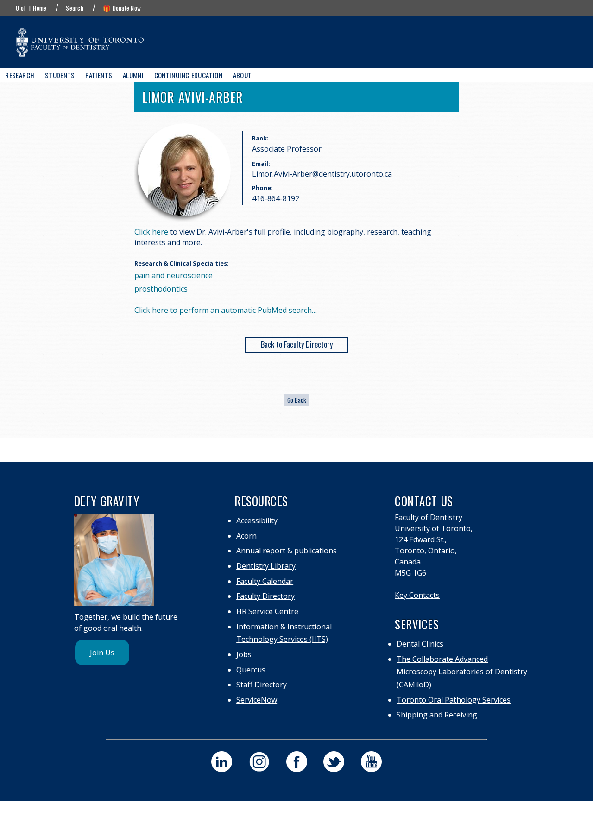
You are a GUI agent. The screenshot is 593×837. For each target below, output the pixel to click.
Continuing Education (188, 75)
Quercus (250, 670)
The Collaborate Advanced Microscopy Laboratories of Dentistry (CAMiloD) (462, 672)
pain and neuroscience (173, 275)
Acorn (246, 536)
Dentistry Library (266, 566)
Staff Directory (261, 684)
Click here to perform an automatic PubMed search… (225, 310)
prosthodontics (161, 289)
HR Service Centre (267, 611)
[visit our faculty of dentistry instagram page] (259, 761)
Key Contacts (417, 595)
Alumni (133, 75)
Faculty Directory (265, 596)
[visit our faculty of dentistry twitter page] (333, 761)
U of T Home (31, 8)
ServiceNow (256, 700)
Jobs (244, 654)
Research (19, 75)
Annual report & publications (286, 550)
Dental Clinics (420, 644)
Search (74, 8)
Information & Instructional (284, 626)
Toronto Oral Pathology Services (454, 700)
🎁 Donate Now (122, 8)
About (242, 75)
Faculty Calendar (264, 581)
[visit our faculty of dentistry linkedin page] (221, 761)
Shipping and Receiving (437, 715)
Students (60, 75)
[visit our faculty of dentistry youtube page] (371, 761)
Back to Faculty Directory (297, 344)
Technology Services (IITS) (282, 639)
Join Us (102, 652)
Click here (151, 232)
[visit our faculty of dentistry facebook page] (296, 761)
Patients (98, 75)
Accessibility (257, 520)
